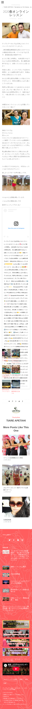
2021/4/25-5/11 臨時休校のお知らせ (16, 391)
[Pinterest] (12, 401)
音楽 (4, 683)
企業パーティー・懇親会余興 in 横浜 (20, 599)
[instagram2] (18, 540)
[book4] (22, 540)
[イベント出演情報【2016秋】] (16, 445)
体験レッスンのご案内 (18, 567)
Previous (13, 18)
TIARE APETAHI (16, 420)
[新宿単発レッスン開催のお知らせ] (6, 590)
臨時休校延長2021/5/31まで (6, 390)
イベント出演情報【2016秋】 (13, 458)
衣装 (26, 679)
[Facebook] (22, 401)
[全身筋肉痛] (16, 507)
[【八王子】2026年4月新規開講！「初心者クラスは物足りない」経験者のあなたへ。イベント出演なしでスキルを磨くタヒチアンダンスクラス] (6, 552)
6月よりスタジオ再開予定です (6, 376)
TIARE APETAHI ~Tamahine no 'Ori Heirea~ (16, 7)
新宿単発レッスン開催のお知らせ (20, 590)
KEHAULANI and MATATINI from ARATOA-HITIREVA (16, 360)
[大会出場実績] (6, 575)
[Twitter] (19, 401)
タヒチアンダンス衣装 (10, 679)
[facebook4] (14, 540)
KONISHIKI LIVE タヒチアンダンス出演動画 (20, 582)
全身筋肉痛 (7, 520)
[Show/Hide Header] (2, 2)
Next (19, 18)
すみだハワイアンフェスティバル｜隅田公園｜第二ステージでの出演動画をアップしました (16, 608)
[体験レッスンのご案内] (6, 567)
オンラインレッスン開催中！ (6, 359)
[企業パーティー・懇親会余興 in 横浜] (6, 599)
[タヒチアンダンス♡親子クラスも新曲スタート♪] (16, 475)
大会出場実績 (15, 574)
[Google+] (16, 401)
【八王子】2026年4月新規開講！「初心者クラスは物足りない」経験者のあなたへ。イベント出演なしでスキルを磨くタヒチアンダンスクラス (20, 555)
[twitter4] (9, 540)
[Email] (9, 401)
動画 (21, 679)
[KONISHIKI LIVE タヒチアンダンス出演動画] (6, 582)
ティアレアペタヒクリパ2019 (16, 376)
